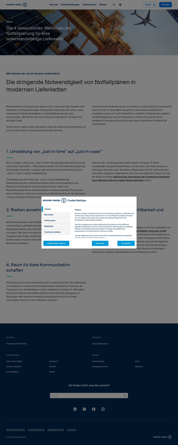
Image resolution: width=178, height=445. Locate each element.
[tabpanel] (104, 230)
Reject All (100, 243)
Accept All (126, 243)
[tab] (56, 209)
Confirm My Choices (56, 243)
